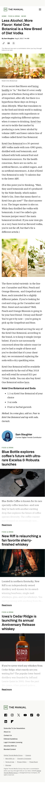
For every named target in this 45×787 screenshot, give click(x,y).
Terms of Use (9, 762)
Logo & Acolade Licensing (13, 742)
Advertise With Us (10, 746)
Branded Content (10, 749)
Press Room (33, 762)
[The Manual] (13, 9)
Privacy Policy (22, 762)
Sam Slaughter (9, 38)
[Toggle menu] (40, 9)
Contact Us (8, 735)
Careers (28, 755)
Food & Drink (7, 447)
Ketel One (36, 121)
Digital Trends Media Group (13, 755)
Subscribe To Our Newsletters (14, 728)
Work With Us (9, 759)
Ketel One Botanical (12, 143)
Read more (7, 525)
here (26, 382)
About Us (7, 732)
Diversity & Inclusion (24, 759)
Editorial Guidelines (11, 739)
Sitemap (8, 765)
